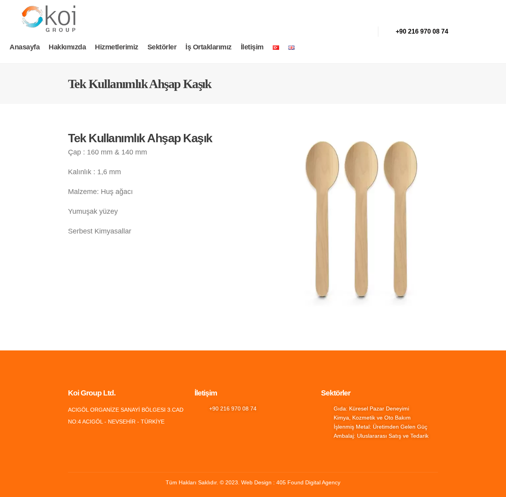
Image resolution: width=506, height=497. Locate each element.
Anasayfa (24, 47)
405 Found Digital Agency (308, 482)
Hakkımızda (67, 47)
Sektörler (162, 47)
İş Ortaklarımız (208, 47)
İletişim (252, 47)
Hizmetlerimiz (116, 47)
